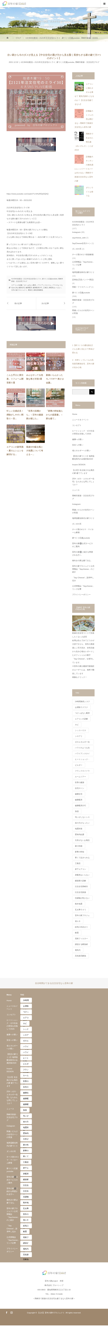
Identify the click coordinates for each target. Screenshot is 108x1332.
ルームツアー (80, 777)
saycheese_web (79, 238)
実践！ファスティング (81, 287)
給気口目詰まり (81, 927)
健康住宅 (21, 288)
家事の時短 (79, 852)
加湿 (77, 811)
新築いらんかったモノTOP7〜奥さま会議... (55, 379)
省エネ (77, 921)
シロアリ (78, 736)
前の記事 (18, 303)
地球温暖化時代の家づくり (83, 272)
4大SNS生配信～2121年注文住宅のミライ (38, 62)
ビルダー (78, 765)
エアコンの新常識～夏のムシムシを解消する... (15, 451)
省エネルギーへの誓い (81, 450)
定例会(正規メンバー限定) (83, 280)
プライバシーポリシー (81, 594)
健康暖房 (29, 288)
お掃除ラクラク (81, 707)
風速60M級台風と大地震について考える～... (34, 451)
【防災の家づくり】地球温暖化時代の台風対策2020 (83, 457)
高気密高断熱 (38, 290)
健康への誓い (77, 439)
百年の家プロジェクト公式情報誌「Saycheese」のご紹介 (83, 569)
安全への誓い (77, 445)
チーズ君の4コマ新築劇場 (83, 254)
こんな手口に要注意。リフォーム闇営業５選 (15, 379)
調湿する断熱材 (81, 944)
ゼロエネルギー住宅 (82, 742)
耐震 (77, 933)
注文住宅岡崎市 (81, 886)
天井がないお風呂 (82, 840)
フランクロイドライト (82, 771)
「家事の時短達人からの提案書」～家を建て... (54, 415)
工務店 (45, 288)
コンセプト (76, 425)
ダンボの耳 (76, 249)
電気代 (30, 290)
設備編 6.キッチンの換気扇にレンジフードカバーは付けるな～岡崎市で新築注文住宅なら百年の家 (84, 169)
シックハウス (80, 730)
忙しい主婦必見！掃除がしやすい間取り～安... (15, 415)
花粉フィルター (81, 938)
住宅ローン (79, 788)
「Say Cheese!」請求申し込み (83, 579)
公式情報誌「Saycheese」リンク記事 (83, 263)
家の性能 (78, 846)
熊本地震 (78, 904)
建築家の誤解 (80, 881)
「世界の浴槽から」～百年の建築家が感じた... (34, 415)
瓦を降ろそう (80, 910)
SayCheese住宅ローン (81, 243)
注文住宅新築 (80, 892)
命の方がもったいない (82, 823)
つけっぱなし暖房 (29, 285)
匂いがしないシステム (82, 818)
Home (74, 414)
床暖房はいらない (55, 288)
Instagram (76, 232)
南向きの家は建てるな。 (82, 560)
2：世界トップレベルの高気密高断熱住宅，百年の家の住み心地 (83, 363)
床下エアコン (80, 869)
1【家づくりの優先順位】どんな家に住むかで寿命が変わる (83, 349)
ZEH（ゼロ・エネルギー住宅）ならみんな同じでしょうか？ (83, 482)
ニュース (76, 490)
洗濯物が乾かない (82, 898)
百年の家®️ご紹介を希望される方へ (82, 553)
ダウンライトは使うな (89, 192)
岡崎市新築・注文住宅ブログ (87, 62)
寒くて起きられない (82, 858)
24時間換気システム (82, 702)
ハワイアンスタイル (44, 285)
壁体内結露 (79, 834)
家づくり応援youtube (65, 62)
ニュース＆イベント (80, 420)
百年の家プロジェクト (19, 290)
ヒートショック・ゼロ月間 (82, 760)
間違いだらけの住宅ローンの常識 (83, 311)
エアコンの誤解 (16, 285)
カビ (77, 725)
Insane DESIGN (78, 465)
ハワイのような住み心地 (82, 748)
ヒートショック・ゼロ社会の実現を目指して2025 (83, 432)
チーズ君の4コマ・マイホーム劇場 (83, 530)
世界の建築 (79, 782)
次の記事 (45, 303)
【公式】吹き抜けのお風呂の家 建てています (83, 471)
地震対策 (78, 829)
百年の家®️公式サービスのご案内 (82, 544)
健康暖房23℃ (37, 288)
